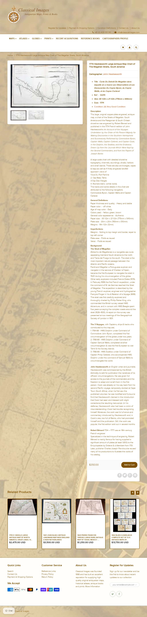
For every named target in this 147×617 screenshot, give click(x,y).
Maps (11, 39)
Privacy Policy (48, 574)
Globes (36, 39)
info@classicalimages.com (128, 32)
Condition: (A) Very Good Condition (109, 107)
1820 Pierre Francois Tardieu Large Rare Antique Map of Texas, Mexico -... (56, 537)
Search (10, 571)
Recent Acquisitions (67, 39)
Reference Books (90, 39)
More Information (92, 586)
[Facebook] (119, 594)
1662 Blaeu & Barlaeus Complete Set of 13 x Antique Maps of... (87, 537)
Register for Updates (57, 28)
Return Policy (47, 577)
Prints (47, 39)
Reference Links (49, 571)
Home (10, 55)
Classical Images (22, 611)
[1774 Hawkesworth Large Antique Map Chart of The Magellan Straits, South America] (45, 86)
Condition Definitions (106, 28)
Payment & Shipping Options (81, 28)
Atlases (23, 39)
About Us (135, 28)
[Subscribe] (136, 585)
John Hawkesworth (112, 74)
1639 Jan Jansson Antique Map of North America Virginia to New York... (123, 537)
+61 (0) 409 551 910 (103, 32)
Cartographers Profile (115, 39)
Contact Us (123, 28)
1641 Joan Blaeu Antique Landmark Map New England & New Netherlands (22, 537)
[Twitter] (113, 594)
